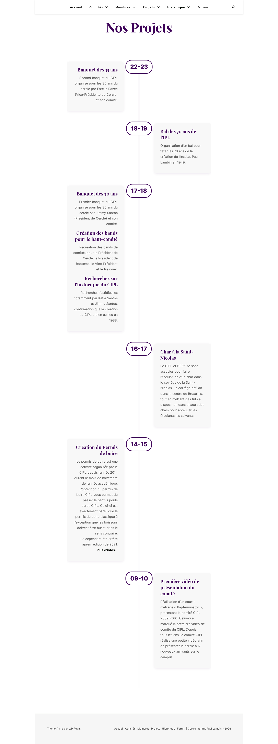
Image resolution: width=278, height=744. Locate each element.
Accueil (76, 7)
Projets (149, 7)
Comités (96, 7)
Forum (202, 7)
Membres (123, 7)
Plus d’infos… (107, 550)
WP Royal (74, 728)
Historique (176, 7)
